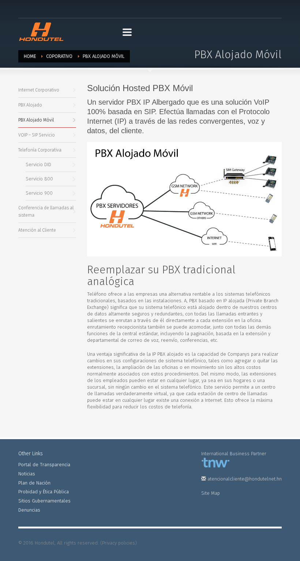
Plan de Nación (34, 483)
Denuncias (29, 510)
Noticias (26, 473)
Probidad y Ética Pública (43, 491)
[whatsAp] (56, 8)
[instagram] (45, 8)
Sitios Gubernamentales (44, 501)
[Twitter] (34, 8)
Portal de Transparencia (44, 464)
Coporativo (59, 56)
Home (30, 56)
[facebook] (23, 8)
